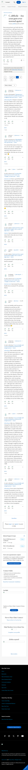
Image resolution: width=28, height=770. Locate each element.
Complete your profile (14, 632)
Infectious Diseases (7, 12)
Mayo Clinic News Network (7, 719)
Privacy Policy (11, 759)
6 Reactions (5, 64)
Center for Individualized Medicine (8, 703)
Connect (7, 2)
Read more (14, 610)
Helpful (8, 61)
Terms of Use (4, 759)
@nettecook (17, 135)
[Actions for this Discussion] (24, 60)
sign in (11, 524)
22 (17, 77)
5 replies (6, 335)
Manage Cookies (18, 759)
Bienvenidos (14, 654)
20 (10, 77)
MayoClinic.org (5, 750)
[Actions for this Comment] (23, 122)
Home (3, 6)
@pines (13, 169)
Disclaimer (4, 684)
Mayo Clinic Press (5, 706)
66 (11, 79)
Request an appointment (14, 563)
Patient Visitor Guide (6, 709)
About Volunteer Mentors (7, 679)
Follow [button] (22, 539)
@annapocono (18, 90)
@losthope (16, 300)
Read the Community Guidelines (11, 581)
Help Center (4, 687)
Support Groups (11, 6)
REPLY (5, 127)
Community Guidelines (6, 682)
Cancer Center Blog (5, 700)
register (16, 524)
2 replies (6, 218)
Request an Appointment (14, 727)
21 (14, 77)
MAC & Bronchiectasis (8, 546)
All (24, 536)
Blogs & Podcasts (22, 6)
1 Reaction (6, 125)
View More (14, 518)
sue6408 (15, 23)
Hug (11, 61)
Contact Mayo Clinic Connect (7, 690)
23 (20, 77)
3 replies (6, 163)
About (3, 671)
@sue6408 (16, 250)
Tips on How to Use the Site (14, 620)
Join (19, 2)
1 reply (5, 129)
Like (4, 61)
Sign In (24, 2)
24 (5, 79)
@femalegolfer (8, 99)
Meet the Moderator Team (7, 676)
